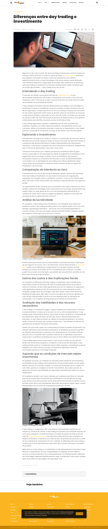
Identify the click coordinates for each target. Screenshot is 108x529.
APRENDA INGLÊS (55, 2)
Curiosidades (14, 521)
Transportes (87, 510)
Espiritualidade (33, 521)
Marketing (50, 518)
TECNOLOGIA (72, 2)
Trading (35, 465)
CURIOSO (64, 2)
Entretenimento (33, 518)
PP (31, 465)
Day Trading (26, 465)
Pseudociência (69, 518)
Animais (13, 507)
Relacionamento (70, 521)
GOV (39, 2)
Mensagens (50, 521)
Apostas (13, 510)
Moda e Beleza (69, 504)
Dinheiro (31, 507)
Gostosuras (50, 507)
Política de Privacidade (67, 512)
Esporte (49, 504)
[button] (97, 2)
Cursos (31, 504)
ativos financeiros (68, 75)
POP (46, 2)
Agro (12, 504)
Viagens (86, 512)
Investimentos (18, 12)
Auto (12, 512)
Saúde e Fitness (88, 504)
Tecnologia (87, 507)
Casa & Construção (16, 515)
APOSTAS (81, 2)
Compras (13, 518)
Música (67, 507)
